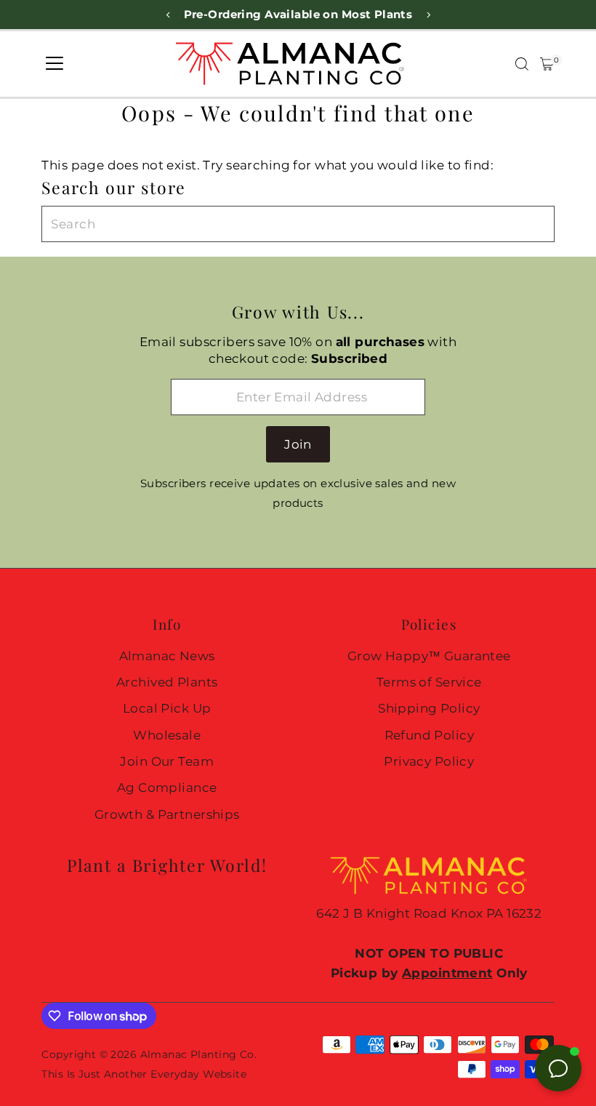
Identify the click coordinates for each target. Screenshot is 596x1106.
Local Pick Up (167, 708)
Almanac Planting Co (197, 1054)
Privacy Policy (429, 761)
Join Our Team (167, 761)
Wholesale (167, 735)
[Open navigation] (54, 64)
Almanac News (167, 656)
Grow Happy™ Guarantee (429, 656)
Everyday (174, 1074)
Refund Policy (429, 735)
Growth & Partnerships (167, 814)
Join (298, 444)
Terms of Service (429, 682)
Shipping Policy (429, 708)
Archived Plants (166, 682)
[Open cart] (547, 64)
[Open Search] (521, 64)
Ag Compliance (167, 787)
